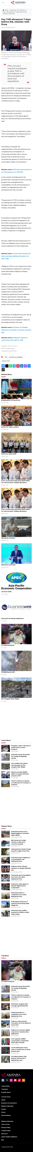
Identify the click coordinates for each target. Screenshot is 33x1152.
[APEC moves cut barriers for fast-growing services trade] (16, 580)
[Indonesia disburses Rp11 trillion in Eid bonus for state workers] (16, 416)
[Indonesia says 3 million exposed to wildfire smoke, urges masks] (5, 913)
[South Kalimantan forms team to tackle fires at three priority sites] (5, 1050)
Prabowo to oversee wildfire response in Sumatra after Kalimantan (20, 1032)
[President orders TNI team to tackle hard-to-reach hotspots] (16, 634)
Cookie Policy (5, 1130)
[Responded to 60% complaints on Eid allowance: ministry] (16, 526)
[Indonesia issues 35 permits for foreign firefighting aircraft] (16, 661)
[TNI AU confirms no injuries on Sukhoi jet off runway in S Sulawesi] (5, 783)
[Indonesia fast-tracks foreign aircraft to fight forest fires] (5, 851)
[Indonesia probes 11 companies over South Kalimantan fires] (5, 895)
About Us (4, 1133)
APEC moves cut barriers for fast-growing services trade (16, 590)
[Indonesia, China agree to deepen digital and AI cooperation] (5, 886)
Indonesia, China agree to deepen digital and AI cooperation (20, 886)
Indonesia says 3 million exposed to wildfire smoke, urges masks (20, 912)
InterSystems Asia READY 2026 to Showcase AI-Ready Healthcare (13, 617)
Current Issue (5, 1097)
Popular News (6, 826)
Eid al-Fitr (6, 361)
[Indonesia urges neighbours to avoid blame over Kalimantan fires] (5, 860)
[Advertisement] (16, 720)
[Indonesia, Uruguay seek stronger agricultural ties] (5, 1006)
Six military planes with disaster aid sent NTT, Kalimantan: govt (19, 1058)
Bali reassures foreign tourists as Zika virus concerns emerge (18, 842)
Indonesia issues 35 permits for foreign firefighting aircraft (15, 671)
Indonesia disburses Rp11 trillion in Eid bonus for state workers (14, 426)
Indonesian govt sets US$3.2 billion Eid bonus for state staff (15, 453)
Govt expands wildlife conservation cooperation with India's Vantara (20, 1040)
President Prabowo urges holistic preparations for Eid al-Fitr (13, 399)
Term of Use (5, 1124)
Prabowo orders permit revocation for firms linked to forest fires (21, 1023)
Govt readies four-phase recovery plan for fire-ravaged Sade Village (16, 698)
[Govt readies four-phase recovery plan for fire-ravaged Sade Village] (16, 687)
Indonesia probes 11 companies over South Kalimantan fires (18, 894)
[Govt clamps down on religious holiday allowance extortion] (16, 553)
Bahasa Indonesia (7, 1121)
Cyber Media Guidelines (9, 1137)
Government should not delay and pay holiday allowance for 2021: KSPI (16, 256)
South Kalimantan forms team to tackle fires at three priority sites (20, 1049)
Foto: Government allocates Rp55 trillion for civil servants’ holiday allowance (15, 481)
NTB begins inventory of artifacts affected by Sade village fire (20, 903)
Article (3, 1109)
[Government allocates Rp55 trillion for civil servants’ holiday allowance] (16, 469)
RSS (2, 1140)
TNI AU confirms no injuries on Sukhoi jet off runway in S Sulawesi (21, 782)
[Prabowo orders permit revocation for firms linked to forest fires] (5, 1024)
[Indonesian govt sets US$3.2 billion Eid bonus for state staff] (16, 442)
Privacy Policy (5, 1127)
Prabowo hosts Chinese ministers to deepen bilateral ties (21, 868)
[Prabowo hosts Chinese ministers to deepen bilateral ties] (5, 869)
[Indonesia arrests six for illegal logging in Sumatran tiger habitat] (5, 834)
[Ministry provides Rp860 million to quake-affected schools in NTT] (5, 775)
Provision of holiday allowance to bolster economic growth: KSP (16, 330)
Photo (3, 1112)
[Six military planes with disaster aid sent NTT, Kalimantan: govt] (5, 1059)
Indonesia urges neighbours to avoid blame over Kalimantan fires (20, 859)
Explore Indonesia (7, 1106)
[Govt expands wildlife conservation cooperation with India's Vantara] (5, 1041)
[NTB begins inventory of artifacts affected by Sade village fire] (5, 904)
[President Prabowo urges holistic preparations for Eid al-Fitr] (16, 389)
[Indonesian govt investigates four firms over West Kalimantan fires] (5, 878)
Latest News (6, 740)
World (3, 1100)
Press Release (6, 1115)
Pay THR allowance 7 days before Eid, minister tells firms (15, 13)
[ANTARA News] (18, 2)
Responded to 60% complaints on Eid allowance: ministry (14, 537)
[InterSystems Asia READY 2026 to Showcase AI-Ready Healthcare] (16, 607)
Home (6, 10)
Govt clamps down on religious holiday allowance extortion (15, 564)
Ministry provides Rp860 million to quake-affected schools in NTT (20, 774)
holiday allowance (16, 357)
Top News (5, 956)
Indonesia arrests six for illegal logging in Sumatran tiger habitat (20, 833)
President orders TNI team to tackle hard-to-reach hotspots (16, 644)
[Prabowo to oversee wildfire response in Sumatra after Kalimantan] (5, 1032)
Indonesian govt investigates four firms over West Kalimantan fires (21, 877)
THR (6, 357)
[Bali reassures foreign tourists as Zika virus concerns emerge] (5, 843)
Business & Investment (17, 10)
